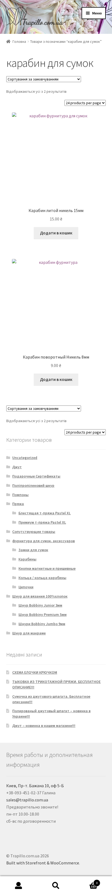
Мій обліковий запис (18, 885)
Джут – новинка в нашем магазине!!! (43, 725)
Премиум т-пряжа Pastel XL (42, 522)
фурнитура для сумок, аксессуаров (43, 540)
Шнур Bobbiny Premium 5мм (42, 614)
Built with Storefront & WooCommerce (42, 863)
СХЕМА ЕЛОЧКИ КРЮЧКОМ (34, 672)
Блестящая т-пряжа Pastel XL (44, 513)
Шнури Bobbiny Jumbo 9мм (41, 623)
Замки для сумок (33, 549)
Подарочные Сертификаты (36, 476)
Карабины (27, 559)
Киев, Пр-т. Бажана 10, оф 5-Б (35, 785)
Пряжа (18, 503)
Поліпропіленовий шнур (33, 485)
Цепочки (25, 586)
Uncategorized (24, 457)
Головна (19, 41)
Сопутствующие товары (33, 531)
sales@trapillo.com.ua (27, 799)
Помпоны (20, 494)
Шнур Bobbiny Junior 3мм (40, 605)
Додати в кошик (56, 232)
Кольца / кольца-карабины (42, 577)
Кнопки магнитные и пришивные (47, 568)
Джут (17, 466)
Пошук (55, 885)
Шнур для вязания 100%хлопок (39, 596)
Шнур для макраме (29, 633)
